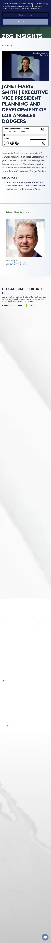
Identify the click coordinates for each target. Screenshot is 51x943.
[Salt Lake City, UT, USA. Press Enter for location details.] (10, 726)
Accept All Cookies (25, 22)
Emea (21, 305)
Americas (8, 305)
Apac (32, 305)
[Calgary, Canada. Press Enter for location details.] (5, 680)
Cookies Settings (25, 15)
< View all (7, 45)
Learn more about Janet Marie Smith (25, 182)
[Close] (47, 4)
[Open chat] (45, 937)
